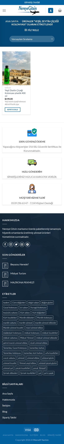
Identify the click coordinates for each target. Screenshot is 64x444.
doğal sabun (33, 302)
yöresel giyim (48, 358)
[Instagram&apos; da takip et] (10, 244)
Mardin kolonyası (44, 317)
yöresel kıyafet (9, 363)
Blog (4, 411)
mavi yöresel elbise (34, 327)
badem (6, 302)
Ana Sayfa (11, 21)
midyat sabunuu (10, 338)
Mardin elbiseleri (27, 317)
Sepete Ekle (12, 110)
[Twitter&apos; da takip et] (16, 244)
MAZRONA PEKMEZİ (22, 282)
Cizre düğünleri (18, 302)
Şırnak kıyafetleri (28, 373)
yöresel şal (8, 368)
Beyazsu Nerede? (19, 264)
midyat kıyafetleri (50, 333)
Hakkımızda (8, 399)
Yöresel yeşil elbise (27, 363)
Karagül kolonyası (38, 307)
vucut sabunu (9, 358)
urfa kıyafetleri (51, 353)
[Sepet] (60, 10)
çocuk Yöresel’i (39, 368)
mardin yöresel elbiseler (45, 323)
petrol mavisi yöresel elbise (15, 343)
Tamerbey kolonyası (12, 353)
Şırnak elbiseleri (10, 373)
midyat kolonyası (31, 333)
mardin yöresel (25, 323)
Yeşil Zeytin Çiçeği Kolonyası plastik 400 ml (15, 93)
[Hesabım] (50, 10)
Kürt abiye (25, 312)
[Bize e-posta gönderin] (22, 244)
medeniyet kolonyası (12, 333)
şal (40, 373)
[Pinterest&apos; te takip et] (27, 244)
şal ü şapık (48, 373)
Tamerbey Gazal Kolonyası (15, 348)
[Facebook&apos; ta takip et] (5, 244)
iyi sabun (24, 307)
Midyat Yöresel (27, 338)
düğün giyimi (47, 302)
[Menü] (4, 10)
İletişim (6, 405)
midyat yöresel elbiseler (46, 338)
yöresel (21, 358)
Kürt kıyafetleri (10, 317)
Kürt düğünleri (38, 312)
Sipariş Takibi (9, 417)
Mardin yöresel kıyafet (13, 327)
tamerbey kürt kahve (33, 353)
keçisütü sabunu (10, 312)
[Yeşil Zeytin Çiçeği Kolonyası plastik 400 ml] (16, 68)
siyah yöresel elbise (38, 343)
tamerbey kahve (37, 348)
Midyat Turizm (18, 273)
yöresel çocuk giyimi (48, 363)
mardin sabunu (9, 323)
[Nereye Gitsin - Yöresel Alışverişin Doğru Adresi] (27, 10)
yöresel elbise (33, 358)
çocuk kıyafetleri (23, 368)
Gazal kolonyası (10, 307)
